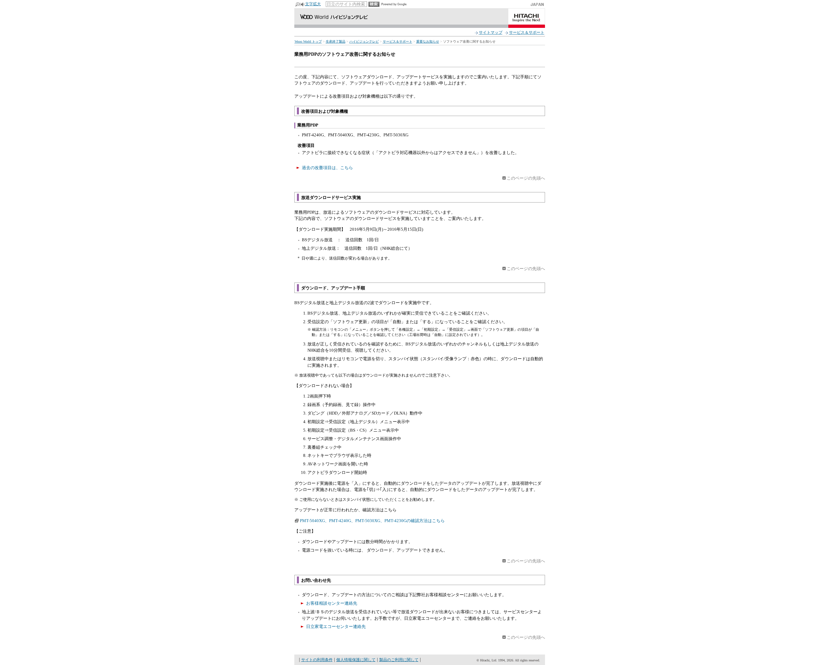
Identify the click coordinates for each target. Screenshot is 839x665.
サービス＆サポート (526, 32)
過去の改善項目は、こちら (327, 167)
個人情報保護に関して (356, 659)
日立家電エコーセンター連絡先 (336, 626)
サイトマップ (490, 32)
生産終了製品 (335, 41)
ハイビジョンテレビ (364, 41)
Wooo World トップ (308, 41)
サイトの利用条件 (317, 659)
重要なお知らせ (427, 41)
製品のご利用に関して (399, 659)
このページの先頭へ (526, 178)
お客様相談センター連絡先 (331, 603)
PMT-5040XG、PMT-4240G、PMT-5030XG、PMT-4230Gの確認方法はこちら (372, 520)
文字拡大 (313, 4)
